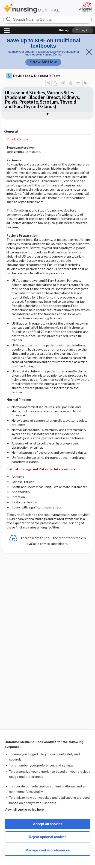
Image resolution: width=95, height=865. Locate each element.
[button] (82, 30)
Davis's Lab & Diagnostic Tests (36, 76)
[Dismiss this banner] (89, 52)
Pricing (63, 30)
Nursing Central (31, 8)
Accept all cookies (47, 824)
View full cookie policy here (24, 809)
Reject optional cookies (47, 837)
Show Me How (43, 62)
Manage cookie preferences (47, 850)
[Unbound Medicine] (85, 7)
